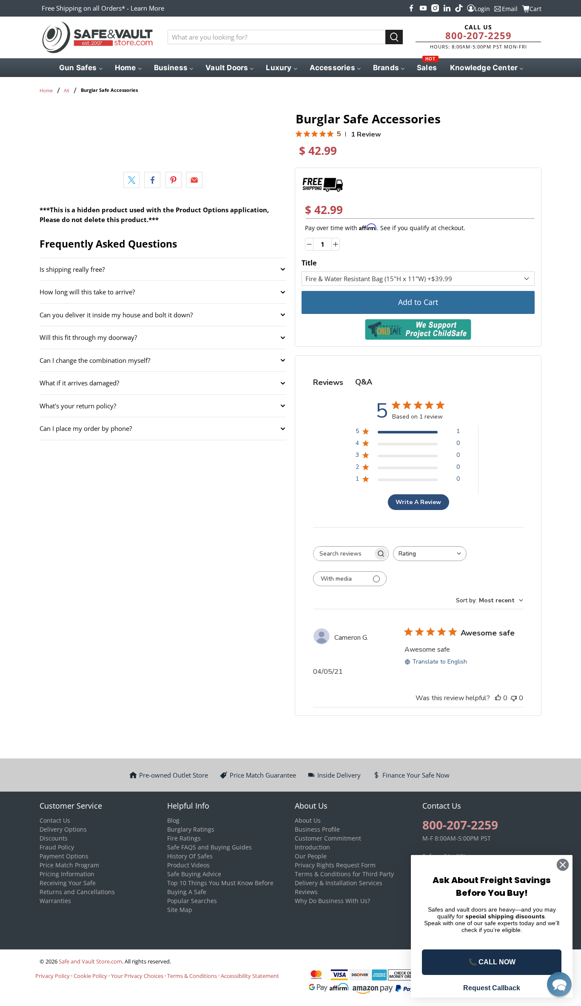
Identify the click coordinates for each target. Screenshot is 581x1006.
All (66, 90)
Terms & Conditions (192, 976)
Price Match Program (69, 865)
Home (46, 90)
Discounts (54, 838)
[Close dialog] (562, 864)
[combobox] (430, 553)
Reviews (306, 892)
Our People (311, 856)
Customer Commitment (328, 838)
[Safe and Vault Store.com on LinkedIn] (447, 8)
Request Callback (491, 988)
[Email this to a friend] (194, 180)
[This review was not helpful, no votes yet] (514, 698)
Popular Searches (192, 901)
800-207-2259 (478, 35)
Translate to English (439, 662)
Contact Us (55, 820)
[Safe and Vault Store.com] (97, 37)
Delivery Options (63, 829)
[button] (559, 984)
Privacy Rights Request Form (335, 865)
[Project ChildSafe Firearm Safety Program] (418, 329)
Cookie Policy (90, 976)
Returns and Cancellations (77, 892)
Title (309, 263)
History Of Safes (190, 856)
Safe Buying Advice (194, 874)
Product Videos (188, 865)
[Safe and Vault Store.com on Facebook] (411, 8)
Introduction (312, 847)
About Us (308, 820)
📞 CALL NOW (491, 962)
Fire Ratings (184, 838)
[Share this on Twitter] (131, 180)
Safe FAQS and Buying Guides (209, 847)
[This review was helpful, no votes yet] (498, 698)
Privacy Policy (52, 976)
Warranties (55, 901)
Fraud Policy (57, 847)
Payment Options (64, 856)
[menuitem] (80, 67)
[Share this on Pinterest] (173, 180)
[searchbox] (343, 554)
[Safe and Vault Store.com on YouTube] (423, 8)
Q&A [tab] (363, 382)
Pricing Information (67, 874)
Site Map (179, 910)
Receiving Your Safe (68, 883)
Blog (173, 820)
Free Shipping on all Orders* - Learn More (103, 8)
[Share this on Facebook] (152, 180)
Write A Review (418, 502)
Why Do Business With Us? (332, 901)
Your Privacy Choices (137, 976)
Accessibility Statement (250, 976)
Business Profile (317, 829)
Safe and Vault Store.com (90, 961)
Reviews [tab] (328, 382)
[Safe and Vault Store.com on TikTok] (459, 8)
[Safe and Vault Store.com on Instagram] (435, 8)
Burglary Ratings (190, 829)
